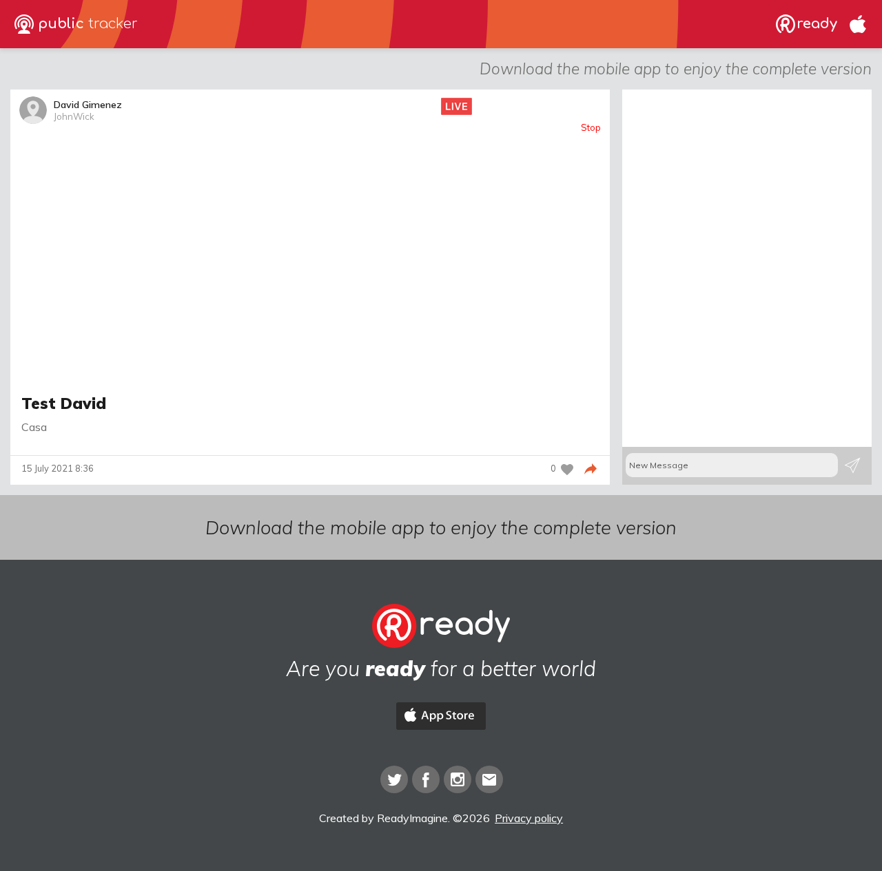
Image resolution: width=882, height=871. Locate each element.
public (86, 24)
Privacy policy (529, 818)
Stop (591, 128)
